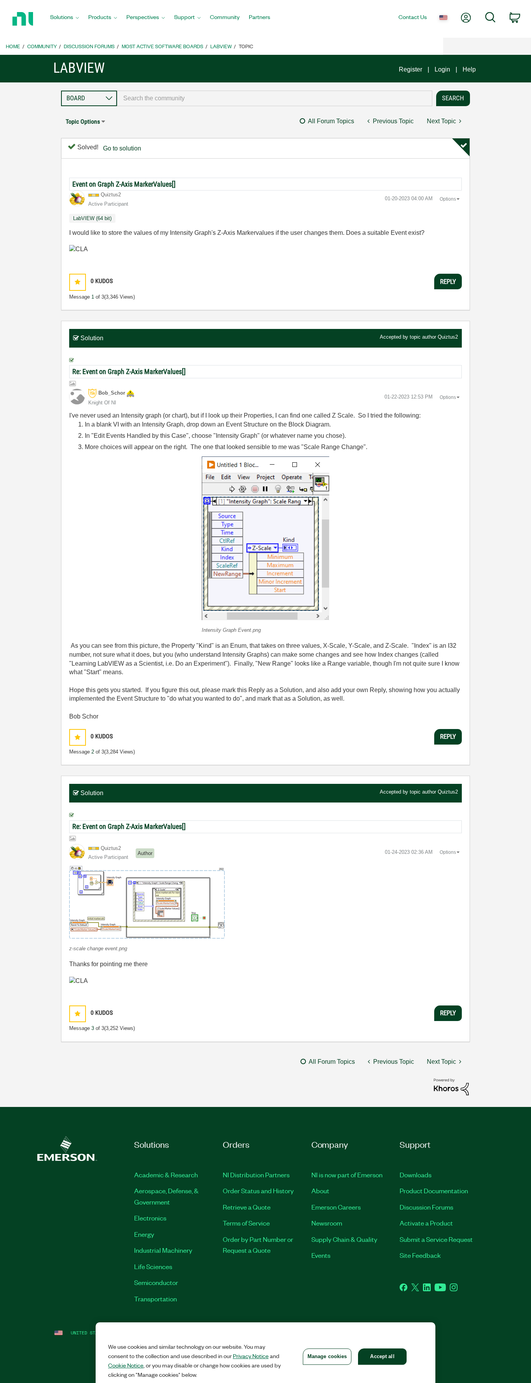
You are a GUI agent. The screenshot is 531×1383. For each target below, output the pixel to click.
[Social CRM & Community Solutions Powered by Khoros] (451, 1086)
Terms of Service (246, 1223)
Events (320, 1255)
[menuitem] (64, 19)
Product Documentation (434, 1190)
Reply (448, 281)
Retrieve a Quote (247, 1207)
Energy (144, 1234)
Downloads (415, 1174)
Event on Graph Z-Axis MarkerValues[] (124, 184)
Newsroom (326, 1223)
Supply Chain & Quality (344, 1239)
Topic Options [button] (83, 121)
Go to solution (122, 148)
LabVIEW (221, 46)
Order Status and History (258, 1190)
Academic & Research (166, 1174)
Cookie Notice (125, 1365)
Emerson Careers (336, 1207)
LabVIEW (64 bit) (92, 218)
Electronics (150, 1217)
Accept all (382, 1356)
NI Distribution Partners (256, 1174)
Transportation (155, 1298)
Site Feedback (420, 1255)
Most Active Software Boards (162, 46)
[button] (78, 282)
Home (13, 46)
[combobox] (275, 98)
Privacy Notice (251, 1356)
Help (469, 69)
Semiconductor (156, 1282)
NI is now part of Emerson (347, 1174)
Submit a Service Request (436, 1239)
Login (442, 69)
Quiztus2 (448, 337)
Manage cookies (327, 1356)
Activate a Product (426, 1223)
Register (410, 69)
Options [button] (448, 199)
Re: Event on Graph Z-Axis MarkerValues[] (129, 371)
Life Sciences (153, 1266)
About (320, 1190)
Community (42, 46)
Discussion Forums (89, 46)
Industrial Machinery (163, 1250)
